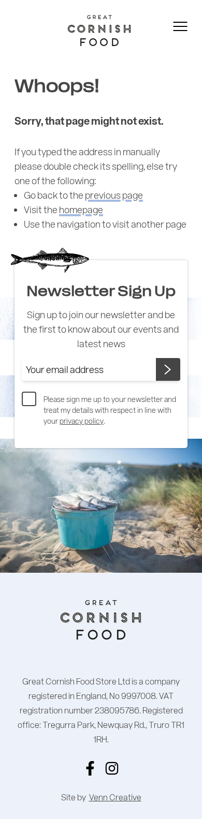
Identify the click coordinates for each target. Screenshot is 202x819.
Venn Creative (115, 797)
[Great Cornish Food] (83, 30)
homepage (81, 209)
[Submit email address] (168, 369)
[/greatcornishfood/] (112, 768)
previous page (114, 195)
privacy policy (82, 421)
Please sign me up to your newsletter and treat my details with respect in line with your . (110, 410)
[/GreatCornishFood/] (90, 768)
